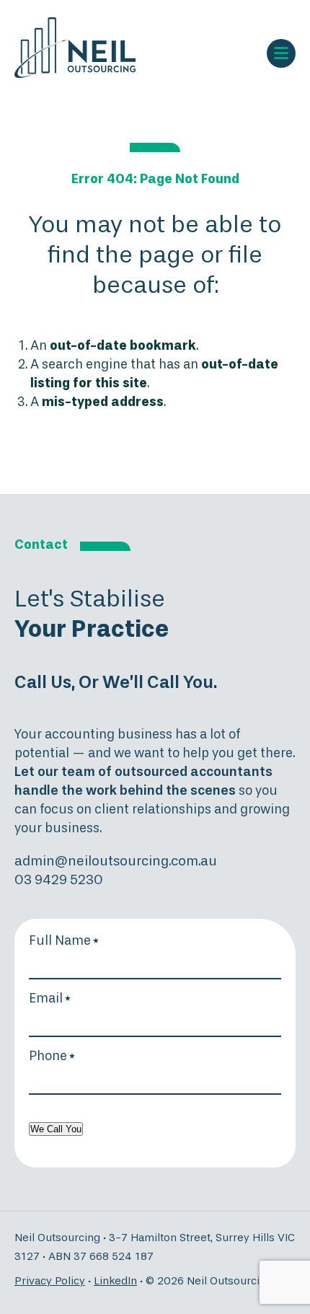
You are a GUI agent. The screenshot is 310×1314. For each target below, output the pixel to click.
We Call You (55, 1129)
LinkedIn (115, 1281)
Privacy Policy (49, 1281)
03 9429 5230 (58, 880)
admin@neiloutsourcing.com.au (115, 861)
